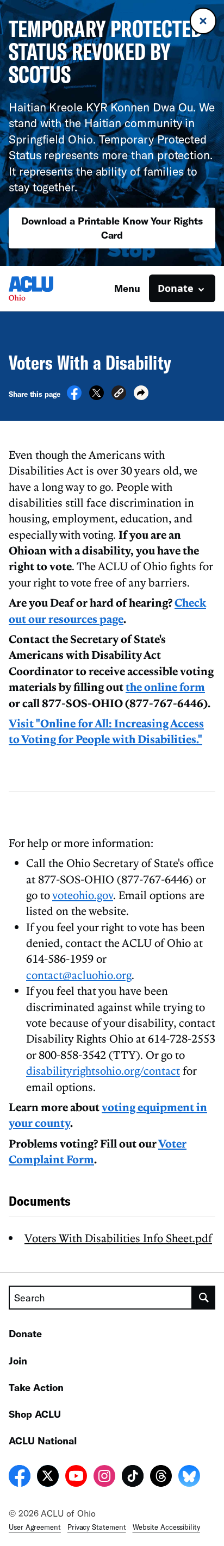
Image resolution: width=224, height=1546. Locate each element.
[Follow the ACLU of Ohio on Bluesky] (189, 1477)
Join (18, 1361)
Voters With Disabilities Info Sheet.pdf (118, 1238)
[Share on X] (96, 397)
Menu (127, 288)
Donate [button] (176, 288)
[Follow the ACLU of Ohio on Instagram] (104, 1477)
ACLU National (43, 1441)
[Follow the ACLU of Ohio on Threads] (161, 1477)
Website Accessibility (166, 1527)
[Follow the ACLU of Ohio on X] (48, 1477)
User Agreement (35, 1527)
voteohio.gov (82, 895)
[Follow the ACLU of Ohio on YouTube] (76, 1477)
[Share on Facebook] (74, 397)
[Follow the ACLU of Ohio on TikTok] (133, 1477)
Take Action (36, 1387)
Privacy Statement (96, 1527)
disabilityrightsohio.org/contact (103, 1070)
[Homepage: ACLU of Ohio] (47, 288)
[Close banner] (203, 21)
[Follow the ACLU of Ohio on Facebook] (19, 1477)
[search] (203, 1298)
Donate (25, 1333)
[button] (118, 394)
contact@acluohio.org (79, 975)
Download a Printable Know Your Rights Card (111, 227)
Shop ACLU (35, 1414)
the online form (165, 687)
